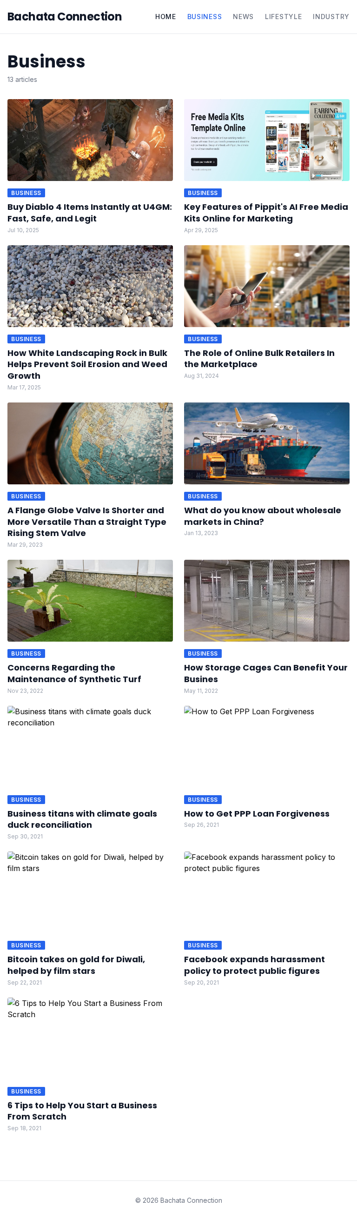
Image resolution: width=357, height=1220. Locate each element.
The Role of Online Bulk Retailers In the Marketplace (259, 358)
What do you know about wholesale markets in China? (262, 516)
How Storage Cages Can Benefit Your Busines (266, 673)
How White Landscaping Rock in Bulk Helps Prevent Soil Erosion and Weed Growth (87, 364)
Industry (331, 16)
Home (165, 16)
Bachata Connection (64, 16)
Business (204, 16)
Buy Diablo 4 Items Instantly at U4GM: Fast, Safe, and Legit (89, 212)
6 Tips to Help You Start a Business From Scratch (82, 1111)
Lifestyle (283, 16)
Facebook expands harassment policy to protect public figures (254, 965)
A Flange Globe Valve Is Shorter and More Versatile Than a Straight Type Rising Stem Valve (86, 521)
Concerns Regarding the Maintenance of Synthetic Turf (74, 673)
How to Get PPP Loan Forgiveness (257, 813)
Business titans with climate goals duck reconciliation (82, 819)
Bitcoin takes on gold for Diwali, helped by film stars (76, 965)
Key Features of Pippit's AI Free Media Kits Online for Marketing (266, 212)
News (243, 16)
